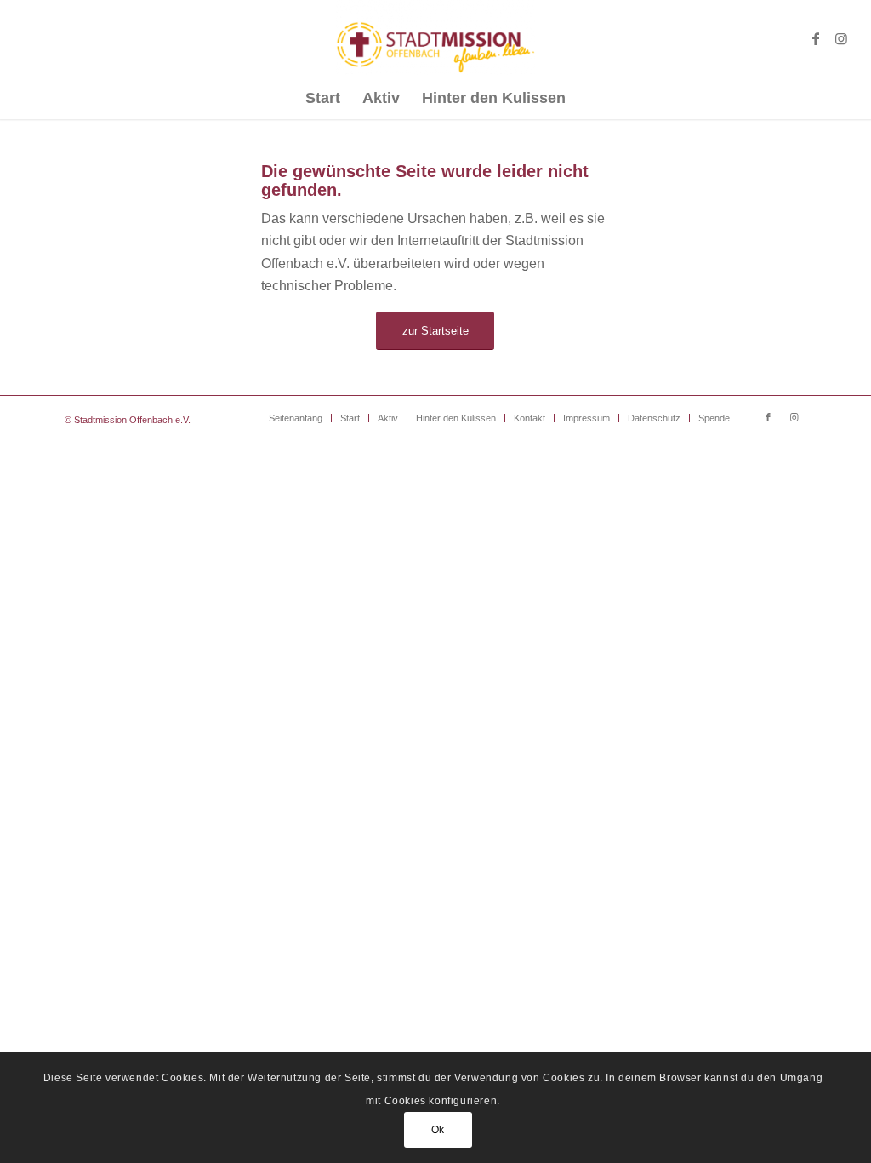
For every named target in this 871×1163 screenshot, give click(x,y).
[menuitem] (322, 98)
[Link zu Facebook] (815, 38)
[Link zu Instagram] (841, 38)
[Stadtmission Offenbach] (436, 38)
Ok (438, 1130)
